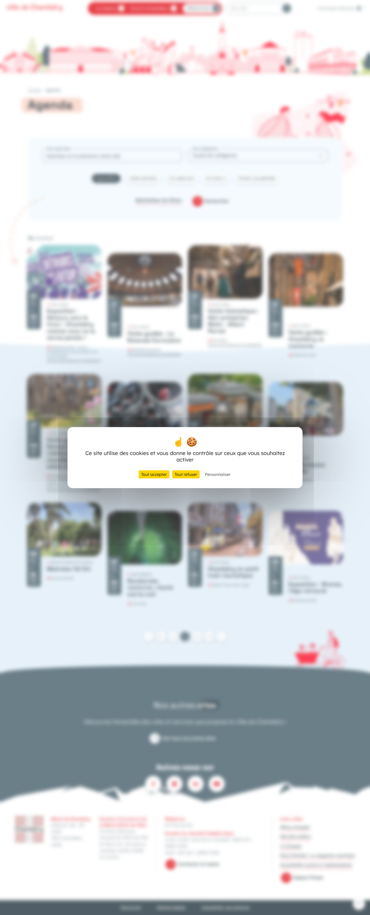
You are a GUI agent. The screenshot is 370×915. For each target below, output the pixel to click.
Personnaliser (218, 474)
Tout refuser (186, 474)
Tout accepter (154, 474)
